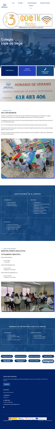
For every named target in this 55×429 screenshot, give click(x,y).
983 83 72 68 (7, 400)
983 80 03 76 (7, 395)
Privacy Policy (41, 420)
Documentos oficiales (45, 3)
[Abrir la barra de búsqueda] (31, 8)
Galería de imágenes (32, 3)
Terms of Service (48, 420)
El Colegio (20, 3)
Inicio (13, 3)
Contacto (31, 5)
